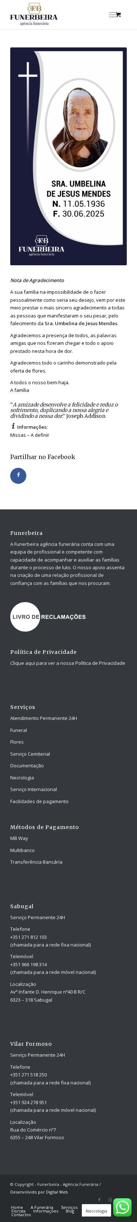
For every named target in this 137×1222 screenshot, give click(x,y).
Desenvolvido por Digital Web (39, 1192)
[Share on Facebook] (18, 476)
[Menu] (113, 14)
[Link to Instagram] (110, 1199)
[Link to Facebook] (99, 1199)
